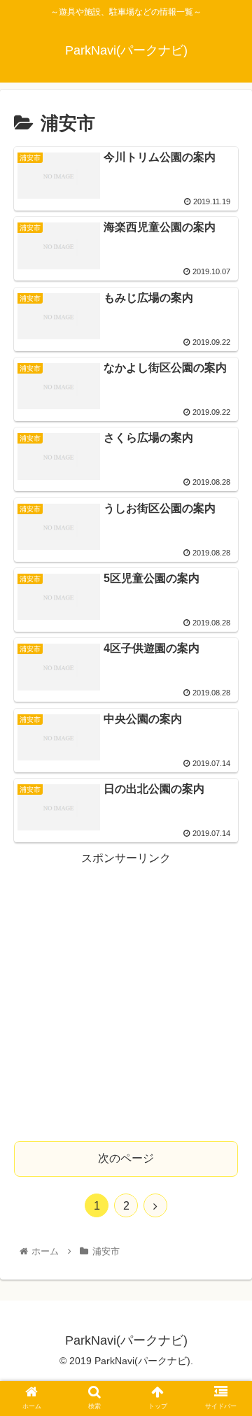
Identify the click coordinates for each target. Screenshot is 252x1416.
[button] (225, 1218)
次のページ (126, 1158)
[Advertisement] (126, 995)
